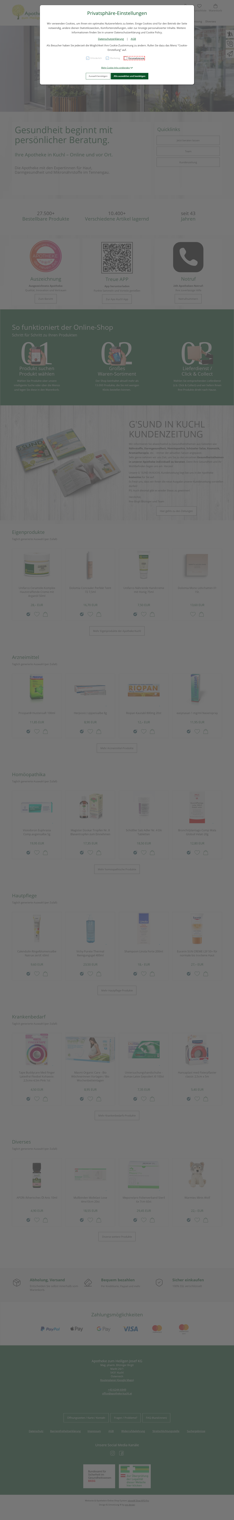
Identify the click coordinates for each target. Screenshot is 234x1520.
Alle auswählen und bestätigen (129, 76)
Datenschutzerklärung (111, 39)
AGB (133, 39)
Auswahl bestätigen (98, 76)
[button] (117, 67)
